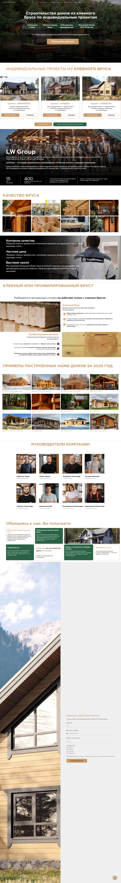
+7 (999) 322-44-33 (112, 2)
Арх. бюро (59, 2)
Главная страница (43, 2)
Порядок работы (78, 2)
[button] (63, 41)
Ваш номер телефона (73, 730)
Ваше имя (69, 723)
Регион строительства (73, 738)
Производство (68, 2)
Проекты (52, 2)
